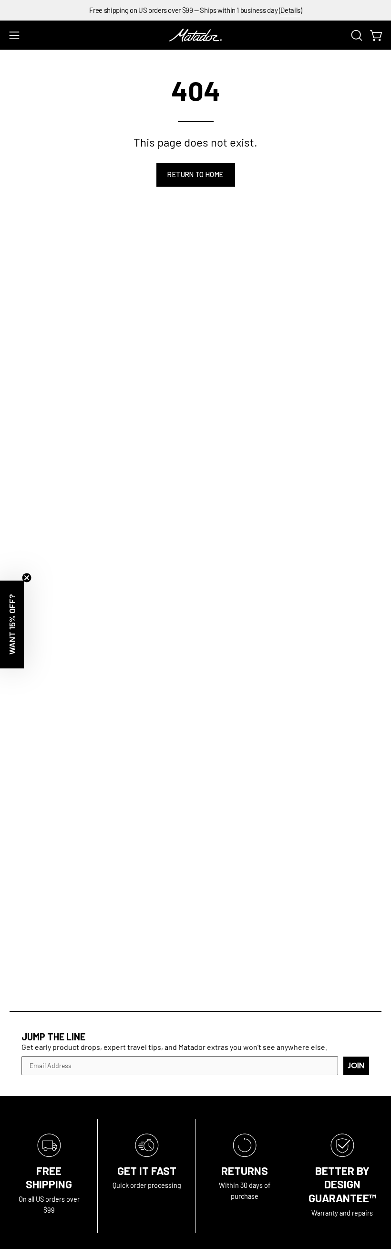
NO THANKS (195, 716)
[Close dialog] (371, 504)
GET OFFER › (195, 677)
